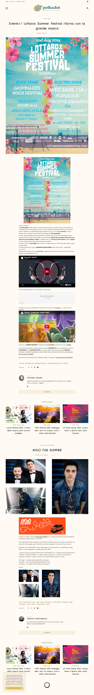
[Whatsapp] (28, 367)
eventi (42, 602)
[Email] (37, 367)
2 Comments (47, 392)
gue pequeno (65, 602)
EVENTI (45, 18)
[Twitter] (34, 367)
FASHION (47, 686)
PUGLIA (22, 425)
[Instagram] (87, 1)
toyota (47, 604)
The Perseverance (41, 604)
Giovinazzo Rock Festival (41, 363)
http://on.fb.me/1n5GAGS (26, 354)
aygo (20, 602)
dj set (34, 602)
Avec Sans (21, 363)
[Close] (24, 673)
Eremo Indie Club (29, 363)
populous (65, 363)
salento (33, 604)
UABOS (69, 345)
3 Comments (47, 632)
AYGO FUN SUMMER (41, 537)
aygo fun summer (27, 602)
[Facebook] (31, 367)
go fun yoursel (56, 602)
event (38, 602)
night (28, 604)
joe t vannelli (22, 604)
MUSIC (49, 18)
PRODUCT (52, 445)
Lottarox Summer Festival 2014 (64, 357)
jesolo (71, 602)
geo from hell (48, 602)
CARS (41, 445)
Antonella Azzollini (41, 33)
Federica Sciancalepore (41, 455)
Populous (57, 308)
